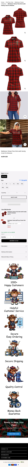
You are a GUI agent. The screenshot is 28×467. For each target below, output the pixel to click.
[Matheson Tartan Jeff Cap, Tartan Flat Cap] (4, 222)
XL (14, 184)
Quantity (3, 192)
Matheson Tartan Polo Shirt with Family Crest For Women (17, 212)
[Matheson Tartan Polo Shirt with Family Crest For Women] (4, 214)
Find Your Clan (9, 2)
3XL (22, 184)
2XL (18, 184)
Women (4, 176)
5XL (7, 187)
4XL (3, 187)
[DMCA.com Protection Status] (22, 462)
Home (2, 2)
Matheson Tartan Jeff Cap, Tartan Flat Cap (16, 221)
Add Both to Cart (14, 240)
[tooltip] (25, 32)
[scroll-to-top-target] (25, 459)
